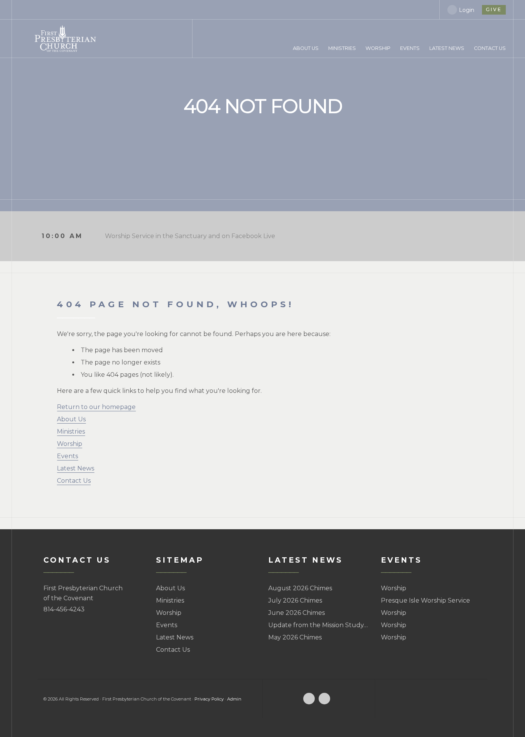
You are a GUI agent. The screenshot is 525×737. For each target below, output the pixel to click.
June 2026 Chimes (296, 612)
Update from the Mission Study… (318, 625)
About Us (71, 419)
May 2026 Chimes (295, 637)
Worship (69, 443)
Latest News (75, 468)
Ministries (71, 431)
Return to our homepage (96, 407)
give (494, 9)
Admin (234, 699)
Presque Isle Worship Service (425, 600)
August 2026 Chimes (300, 588)
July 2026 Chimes (295, 600)
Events (67, 456)
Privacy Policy (209, 699)
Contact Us (74, 480)
